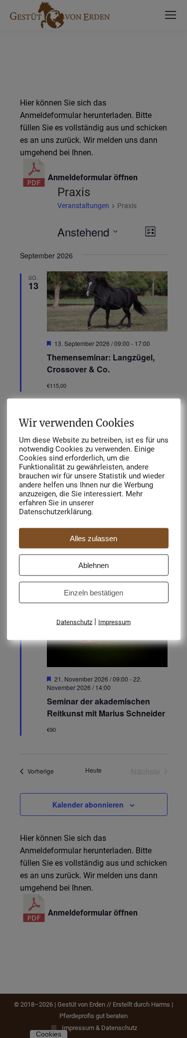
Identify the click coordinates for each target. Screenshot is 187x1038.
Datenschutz (74, 621)
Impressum (114, 621)
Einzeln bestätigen (93, 592)
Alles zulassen (93, 538)
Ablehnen (93, 565)
